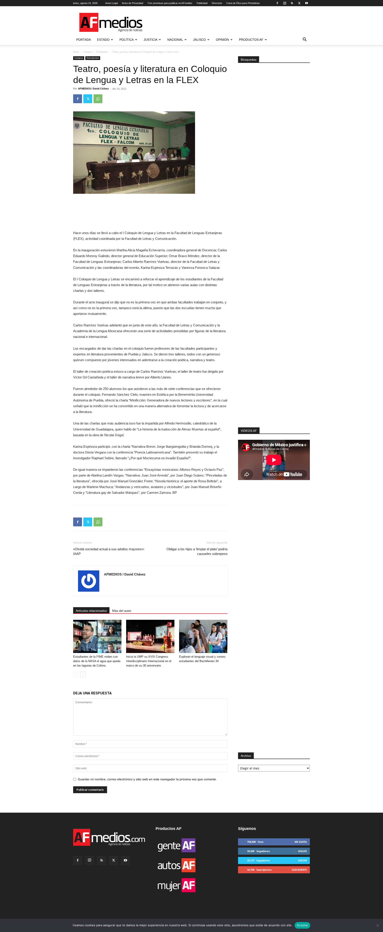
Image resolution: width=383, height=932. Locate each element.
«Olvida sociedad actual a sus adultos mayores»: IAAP (108, 551)
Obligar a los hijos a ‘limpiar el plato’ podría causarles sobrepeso (196, 551)
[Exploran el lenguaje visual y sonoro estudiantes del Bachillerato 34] (203, 636)
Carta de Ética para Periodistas (243, 3)
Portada (83, 39)
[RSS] (292, 3)
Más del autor (121, 610)
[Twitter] (299, 3)
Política (126, 39)
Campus (87, 51)
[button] (304, 40)
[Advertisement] (274, 368)
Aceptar (302, 925)
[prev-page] (76, 674)
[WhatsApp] (98, 98)
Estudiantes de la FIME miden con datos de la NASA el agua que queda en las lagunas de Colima (96, 661)
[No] (377, 925)
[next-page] (83, 674)
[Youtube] (306, 3)
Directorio (217, 3)
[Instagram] (284, 3)
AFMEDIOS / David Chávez (93, 88)
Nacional (175, 39)
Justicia (150, 39)
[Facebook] (277, 3)
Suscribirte (299, 869)
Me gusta (301, 841)
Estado (103, 39)
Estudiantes (102, 51)
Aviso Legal (111, 3)
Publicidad (202, 3)
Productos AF (251, 39)
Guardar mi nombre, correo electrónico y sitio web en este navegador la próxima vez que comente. (147, 779)
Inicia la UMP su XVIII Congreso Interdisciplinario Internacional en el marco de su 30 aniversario (148, 661)
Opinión (222, 39)
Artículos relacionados (91, 610)
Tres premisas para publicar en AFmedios (169, 3)
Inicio (76, 51)
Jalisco (199, 39)
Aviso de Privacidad (132, 3)
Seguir (302, 851)
